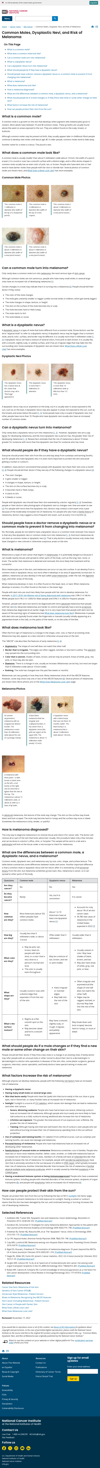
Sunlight (72, 1196)
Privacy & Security (10, 1399)
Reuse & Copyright (10, 1371)
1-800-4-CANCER (20, 1434)
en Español (7, 1367)
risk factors (69, 1081)
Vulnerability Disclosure (13, 1408)
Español (93, 3)
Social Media (7, 1376)
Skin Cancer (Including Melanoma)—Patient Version (25, 1300)
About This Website (11, 1362)
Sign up (73, 1378)
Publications (41, 1367)
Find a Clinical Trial (44, 1376)
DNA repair (69, 1163)
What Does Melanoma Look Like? (55, 681)
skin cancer (80, 273)
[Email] (96, 26)
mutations (83, 1169)
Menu (7, 18)
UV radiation (41, 1103)
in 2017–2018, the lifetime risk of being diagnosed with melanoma (41, 595)
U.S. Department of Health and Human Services (21, 1456)
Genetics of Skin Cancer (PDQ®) (16, 1290)
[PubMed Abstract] (43, 1221)
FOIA (4, 1394)
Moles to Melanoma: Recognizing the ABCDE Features (26, 1297)
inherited (78, 1156)
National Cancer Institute (12, 1461)
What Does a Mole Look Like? (40, 170)
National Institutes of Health (13, 1458)
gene (11, 1172)
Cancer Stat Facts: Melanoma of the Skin (20, 1287)
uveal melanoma (59, 575)
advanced (65, 603)
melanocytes (52, 554)
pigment (91, 650)
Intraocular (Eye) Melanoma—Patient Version (22, 1294)
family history (85, 511)
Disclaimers (7, 1403)
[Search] (55, 18)
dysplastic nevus (11, 330)
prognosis (86, 607)
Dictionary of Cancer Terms (48, 1371)
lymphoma (40, 1182)
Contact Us (41, 1362)
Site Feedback (8, 1437)
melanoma (46, 273)
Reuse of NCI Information (64, 1327)
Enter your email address (78, 1366)
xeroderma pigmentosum (77, 1160)
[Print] (92, 26)
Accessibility (7, 1390)
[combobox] (33, 18)
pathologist (7, 844)
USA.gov (5, 1464)
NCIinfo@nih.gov (37, 1434)
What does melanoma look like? (59, 613)
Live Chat (6, 1434)
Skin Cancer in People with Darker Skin (19, 1304)
